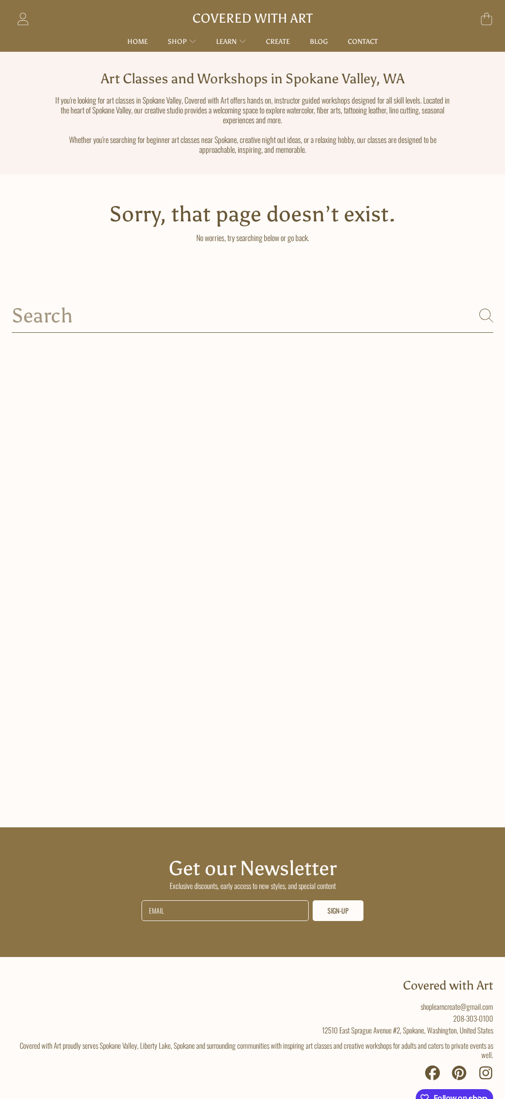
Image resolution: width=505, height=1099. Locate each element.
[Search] (486, 315)
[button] (486, 19)
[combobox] (252, 316)
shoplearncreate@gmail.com (457, 1006)
